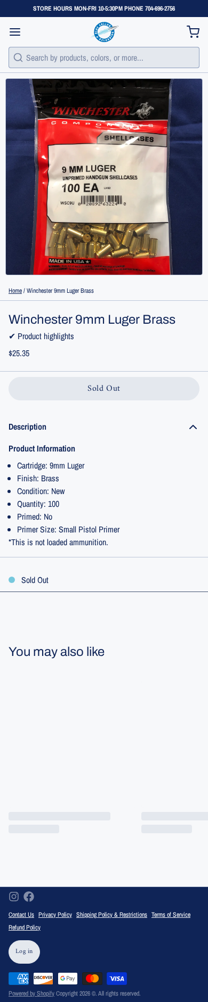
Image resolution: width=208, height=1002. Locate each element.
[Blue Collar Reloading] (104, 32)
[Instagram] (14, 896)
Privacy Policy (55, 914)
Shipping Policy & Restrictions (111, 914)
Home (15, 290)
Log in (24, 951)
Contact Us (21, 914)
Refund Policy (25, 927)
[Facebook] (28, 896)
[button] (104, 388)
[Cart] (188, 32)
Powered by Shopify (31, 993)
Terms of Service (170, 914)
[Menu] (19, 32)
